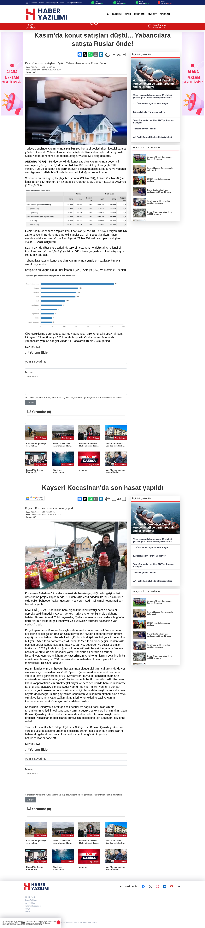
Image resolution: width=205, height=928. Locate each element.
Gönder (30, 402)
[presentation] (92, 23)
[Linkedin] (164, 886)
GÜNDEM (117, 14)
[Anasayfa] (107, 14)
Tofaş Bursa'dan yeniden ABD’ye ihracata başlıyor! (153, 121)
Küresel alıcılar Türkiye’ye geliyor (149, 112)
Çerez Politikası (31, 900)
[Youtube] (171, 886)
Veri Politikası (30, 903)
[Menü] (27, 2)
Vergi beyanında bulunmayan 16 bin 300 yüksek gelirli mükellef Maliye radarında (152, 96)
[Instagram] (157, 886)
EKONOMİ (139, 14)
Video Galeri (60, 2)
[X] (150, 886)
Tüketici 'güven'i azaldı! (144, 128)
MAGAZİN (165, 14)
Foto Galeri (50, 2)
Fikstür (68, 2)
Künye (27, 909)
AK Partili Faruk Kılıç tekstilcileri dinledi (152, 137)
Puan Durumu (77, 2)
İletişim (27, 912)
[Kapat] (58, 922)
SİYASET (152, 14)
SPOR (128, 14)
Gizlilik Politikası (31, 897)
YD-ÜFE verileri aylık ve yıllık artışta (150, 103)
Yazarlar (41, 2)
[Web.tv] (179, 886)
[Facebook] (143, 886)
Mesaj (28, 372)
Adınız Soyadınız (35, 361)
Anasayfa (34, 2)
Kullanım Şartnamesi (33, 906)
